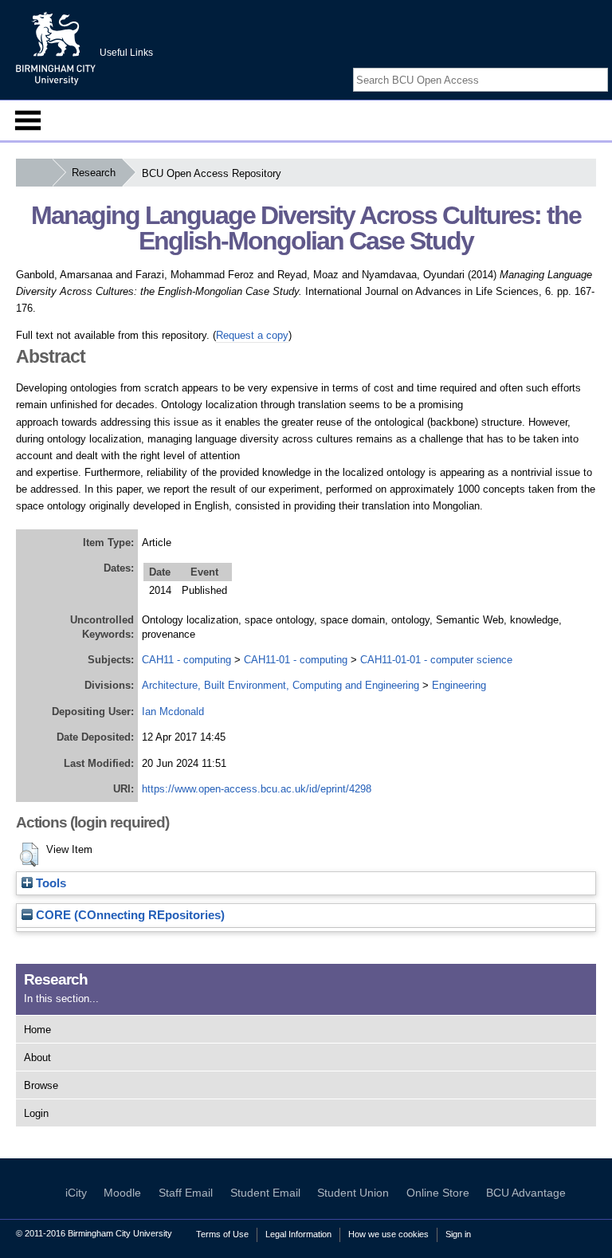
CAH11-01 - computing (295, 660)
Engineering (459, 685)
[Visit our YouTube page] (600, 66)
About (37, 1057)
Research (94, 173)
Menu (28, 120)
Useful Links (126, 52)
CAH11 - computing (186, 660)
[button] (29, 855)
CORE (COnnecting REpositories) (129, 915)
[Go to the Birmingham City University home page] (56, 48)
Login (36, 1113)
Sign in (458, 1234)
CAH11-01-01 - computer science (436, 660)
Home (37, 1030)
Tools (49, 883)
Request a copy (252, 335)
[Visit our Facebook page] (563, 66)
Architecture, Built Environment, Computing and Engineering (280, 685)
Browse (41, 1085)
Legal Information (298, 1234)
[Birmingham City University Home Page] (34, 173)
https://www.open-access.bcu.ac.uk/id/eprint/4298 (256, 789)
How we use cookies (388, 1234)
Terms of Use (222, 1234)
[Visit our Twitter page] (581, 66)
